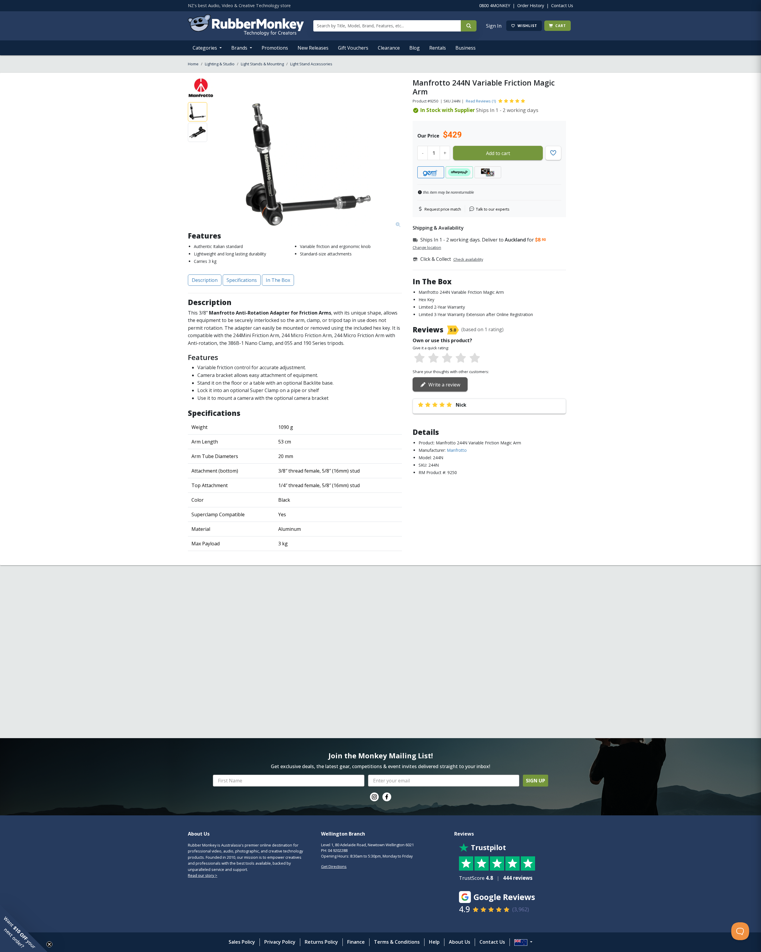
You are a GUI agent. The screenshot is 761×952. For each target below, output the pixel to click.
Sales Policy (242, 942)
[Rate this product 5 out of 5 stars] (475, 358)
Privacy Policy (279, 942)
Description (205, 280)
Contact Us (562, 5)
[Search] (469, 25)
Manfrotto (457, 450)
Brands (240, 48)
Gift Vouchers (353, 48)
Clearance (389, 48)
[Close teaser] (49, 944)
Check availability (468, 259)
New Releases (313, 48)
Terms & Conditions (397, 942)
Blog (414, 48)
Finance (356, 942)
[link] (374, 796)
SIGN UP (535, 780)
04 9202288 (338, 850)
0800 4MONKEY (494, 5)
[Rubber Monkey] (246, 34)
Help (434, 942)
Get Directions (334, 866)
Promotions (275, 48)
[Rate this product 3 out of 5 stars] (447, 358)
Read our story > (202, 875)
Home (193, 64)
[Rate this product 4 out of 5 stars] (461, 358)
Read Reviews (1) (481, 101)
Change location (427, 247)
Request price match (442, 209)
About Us (459, 942)
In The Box (278, 280)
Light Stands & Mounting (262, 64)
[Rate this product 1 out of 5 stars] (419, 358)
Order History (530, 5)
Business (465, 48)
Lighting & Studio (220, 64)
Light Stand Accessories (311, 64)
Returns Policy (321, 942)
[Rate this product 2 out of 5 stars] (433, 358)
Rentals (437, 48)
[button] (24, 928)
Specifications (242, 280)
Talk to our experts (493, 209)
